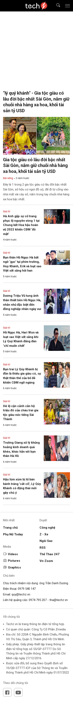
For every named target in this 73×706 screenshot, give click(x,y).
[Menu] (67, 6)
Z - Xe (44, 534)
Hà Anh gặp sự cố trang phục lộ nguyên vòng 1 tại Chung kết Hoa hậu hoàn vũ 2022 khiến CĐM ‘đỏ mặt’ (21, 225)
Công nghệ (47, 527)
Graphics (14, 567)
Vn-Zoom (46, 561)
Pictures (14, 561)
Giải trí (6, 211)
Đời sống (8, 178)
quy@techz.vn (21, 594)
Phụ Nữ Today (13, 534)
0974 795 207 (38, 600)
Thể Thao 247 (49, 554)
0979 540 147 (27, 589)
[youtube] (18, 692)
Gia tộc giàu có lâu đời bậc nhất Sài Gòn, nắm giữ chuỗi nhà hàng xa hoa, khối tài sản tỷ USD (35, 165)
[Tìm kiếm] (55, 5)
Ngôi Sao (46, 541)
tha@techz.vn (58, 600)
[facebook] (7, 692)
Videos (13, 554)
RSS (43, 547)
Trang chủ (10, 527)
